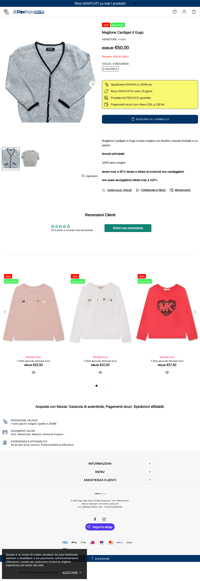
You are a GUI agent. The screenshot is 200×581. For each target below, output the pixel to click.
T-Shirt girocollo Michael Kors (33, 361)
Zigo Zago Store (28, 12)
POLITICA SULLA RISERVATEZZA (39, 572)
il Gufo (122, 39)
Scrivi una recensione (128, 228)
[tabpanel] (33, 327)
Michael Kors (33, 357)
